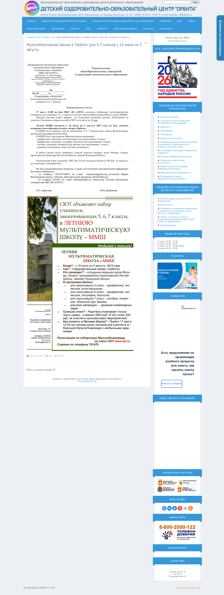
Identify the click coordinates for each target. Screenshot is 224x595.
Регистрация (84, 381)
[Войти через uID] (164, 508)
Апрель (46, 37)
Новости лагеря (36, 356)
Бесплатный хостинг (185, 588)
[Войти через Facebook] (174, 508)
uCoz (198, 588)
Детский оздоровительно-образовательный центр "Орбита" (118, 8)
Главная (30, 37)
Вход (93, 381)
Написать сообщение (171, 384)
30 (53, 37)
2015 (38, 37)
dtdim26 (60, 356)
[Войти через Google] (185, 508)
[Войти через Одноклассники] (190, 508)
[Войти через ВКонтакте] (169, 508)
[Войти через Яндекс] (180, 508)
